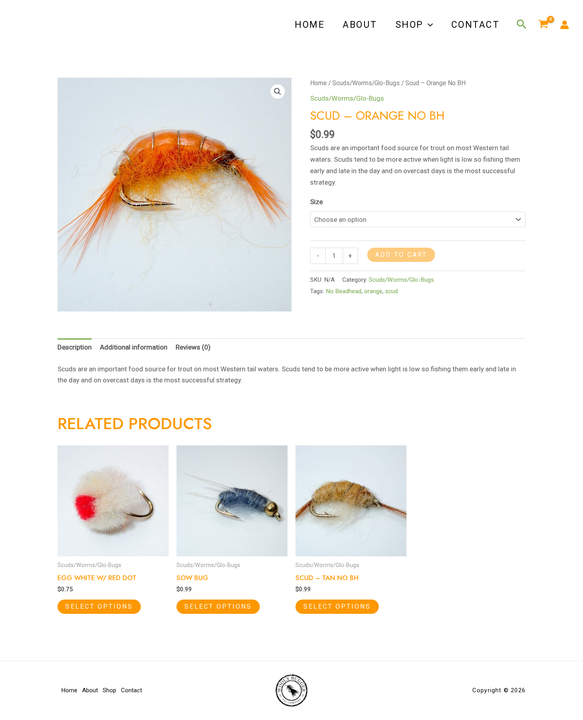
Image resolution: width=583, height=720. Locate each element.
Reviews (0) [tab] (193, 347)
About (360, 24)
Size (316, 202)
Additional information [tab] (133, 347)
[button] (428, 25)
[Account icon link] (564, 24)
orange (373, 291)
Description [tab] (75, 347)
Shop (409, 24)
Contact (475, 24)
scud (391, 291)
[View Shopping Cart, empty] (543, 25)
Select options (99, 606)
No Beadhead (343, 291)
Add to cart (401, 254)
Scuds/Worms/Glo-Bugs (366, 83)
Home (309, 24)
